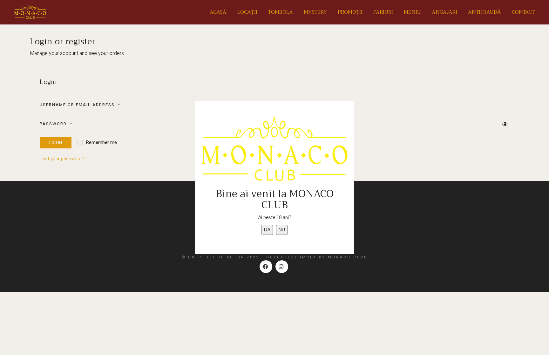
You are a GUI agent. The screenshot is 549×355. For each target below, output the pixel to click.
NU (282, 229)
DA (267, 229)
